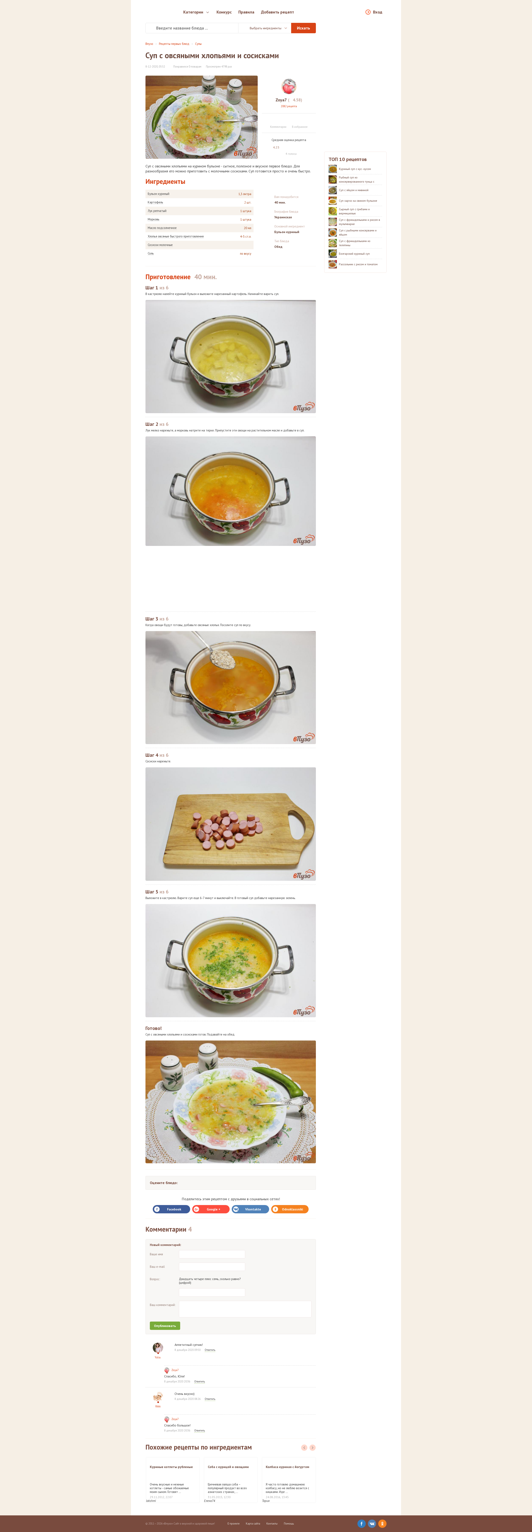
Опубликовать (165, 1326)
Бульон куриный (158, 194)
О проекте (233, 1523)
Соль (151, 253)
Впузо (149, 44)
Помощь (289, 1523)
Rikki (158, 1406)
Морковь (153, 219)
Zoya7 (175, 1370)
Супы (198, 44)
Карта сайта (253, 1523)
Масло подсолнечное (162, 228)
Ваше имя (156, 1254)
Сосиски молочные (160, 245)
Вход (377, 12)
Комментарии (278, 127)
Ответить (210, 1350)
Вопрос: (155, 1279)
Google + (213, 1209)
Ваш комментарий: (163, 1305)
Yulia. (158, 1357)
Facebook (174, 1209)
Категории (193, 12)
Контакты (272, 1523)
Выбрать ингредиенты (265, 28)
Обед (278, 246)
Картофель (155, 202)
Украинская (283, 217)
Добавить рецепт (277, 12)
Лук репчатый (157, 211)
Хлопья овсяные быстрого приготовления (176, 236)
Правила (246, 12)
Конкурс (224, 12)
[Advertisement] (230, 579)
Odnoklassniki (292, 1209)
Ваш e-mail (157, 1267)
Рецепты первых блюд (174, 44)
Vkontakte (253, 1209)
